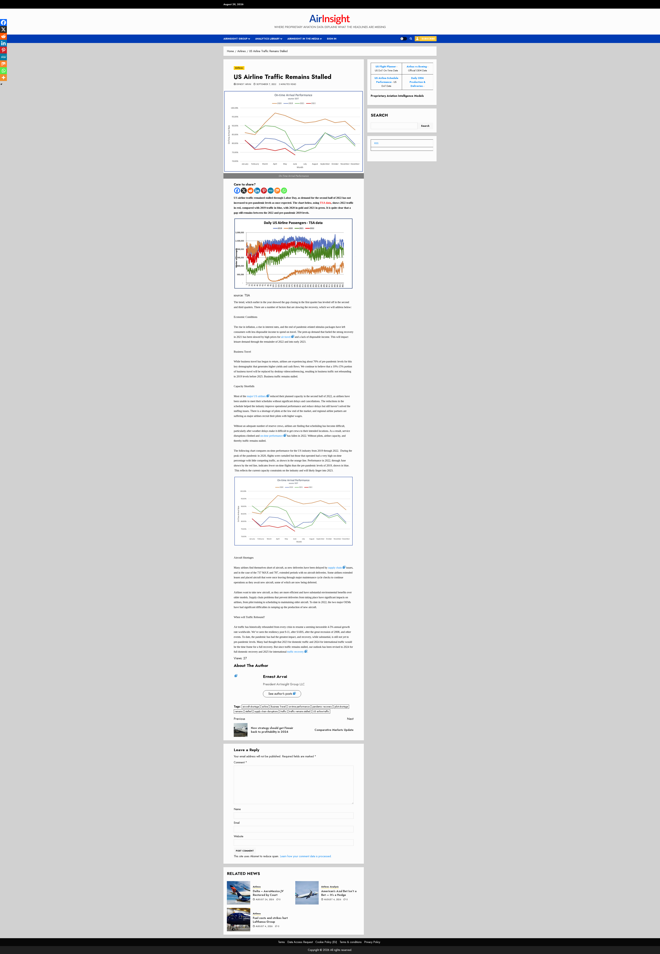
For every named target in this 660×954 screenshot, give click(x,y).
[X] (244, 191)
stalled (248, 711)
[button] (411, 38)
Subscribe (428, 38)
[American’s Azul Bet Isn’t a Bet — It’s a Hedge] (307, 892)
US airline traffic (321, 711)
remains (239, 711)
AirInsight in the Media (303, 38)
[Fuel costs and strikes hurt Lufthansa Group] (238, 919)
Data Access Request (300, 942)
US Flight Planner (386, 66)
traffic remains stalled (299, 711)
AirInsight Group (235, 38)
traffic (283, 711)
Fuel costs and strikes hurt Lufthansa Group (270, 920)
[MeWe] (271, 191)
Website (238, 836)
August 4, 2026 (332, 899)
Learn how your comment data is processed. (306, 856)
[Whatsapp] (284, 191)
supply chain (335, 567)
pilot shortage (341, 706)
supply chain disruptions (266, 711)
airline (265, 706)
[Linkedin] (257, 191)
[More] (3, 77)
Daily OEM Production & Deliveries (417, 82)
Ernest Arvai (243, 84)
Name (237, 809)
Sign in (331, 38)
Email (237, 823)
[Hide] (1, 84)
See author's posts (280, 693)
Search (379, 115)
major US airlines (256, 396)
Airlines (239, 67)
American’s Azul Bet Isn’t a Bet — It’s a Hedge (338, 893)
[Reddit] (251, 191)
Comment (240, 762)
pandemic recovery (322, 706)
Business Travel (278, 706)
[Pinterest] (264, 191)
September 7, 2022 (266, 84)
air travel (285, 336)
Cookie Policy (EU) (326, 942)
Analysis (334, 886)
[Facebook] (237, 191)
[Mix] (277, 191)
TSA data (325, 202)
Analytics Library (267, 38)
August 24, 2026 (265, 899)
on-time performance (271, 435)
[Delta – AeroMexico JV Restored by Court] (238, 892)
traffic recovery (295, 651)
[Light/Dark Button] (403, 38)
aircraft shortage (251, 706)
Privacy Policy (372, 942)
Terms (281, 942)
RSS (376, 143)
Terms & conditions (351, 942)
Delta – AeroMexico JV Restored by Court (268, 893)
